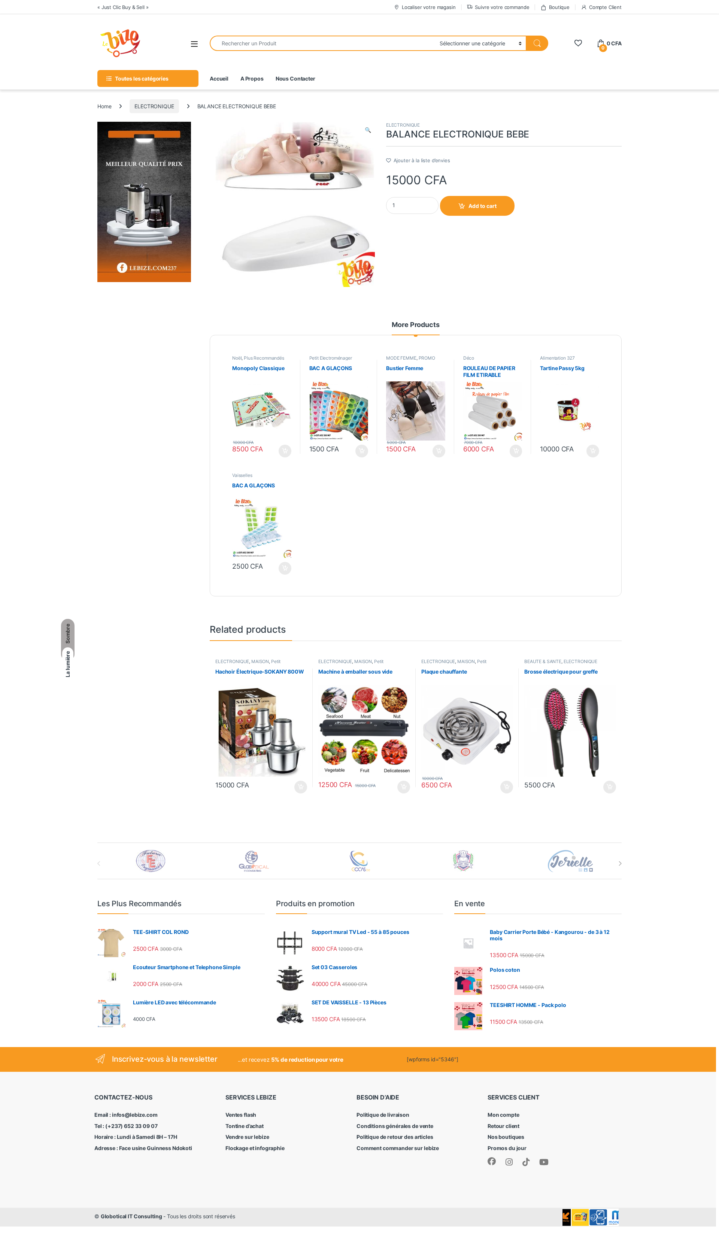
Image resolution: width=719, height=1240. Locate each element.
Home (104, 106)
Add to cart (482, 206)
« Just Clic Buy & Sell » (123, 7)
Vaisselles (242, 475)
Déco (468, 358)
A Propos (252, 78)
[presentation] (620, 863)
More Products (415, 325)
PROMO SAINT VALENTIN (410, 360)
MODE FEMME (401, 358)
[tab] (415, 328)
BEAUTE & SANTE (542, 661)
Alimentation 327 (557, 358)
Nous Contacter (295, 78)
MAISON (260, 661)
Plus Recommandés (264, 358)
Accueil (219, 78)
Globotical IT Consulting (131, 1216)
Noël (237, 358)
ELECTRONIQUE (154, 106)
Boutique (559, 7)
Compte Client (605, 7)
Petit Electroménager (330, 358)
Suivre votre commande (502, 7)
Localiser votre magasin (429, 7)
